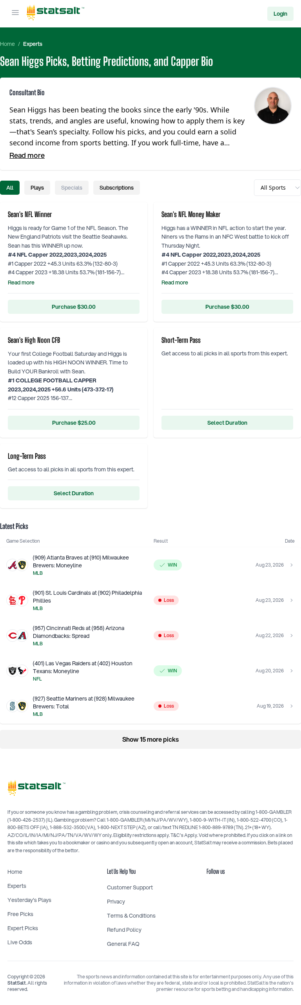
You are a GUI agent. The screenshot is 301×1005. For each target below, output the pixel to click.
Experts (32, 44)
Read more (27, 155)
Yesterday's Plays (29, 900)
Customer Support (130, 887)
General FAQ (123, 944)
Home (7, 44)
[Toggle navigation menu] (15, 14)
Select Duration (227, 423)
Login (280, 14)
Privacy (116, 901)
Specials (71, 188)
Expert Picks (22, 928)
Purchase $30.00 (74, 307)
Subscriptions (117, 188)
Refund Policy (124, 930)
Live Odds (19, 942)
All (9, 188)
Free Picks (20, 914)
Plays (37, 188)
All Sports (273, 187)
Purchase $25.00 (74, 423)
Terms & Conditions (131, 916)
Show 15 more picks (150, 739)
